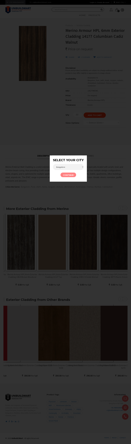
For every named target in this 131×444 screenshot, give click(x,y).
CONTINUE (68, 175)
